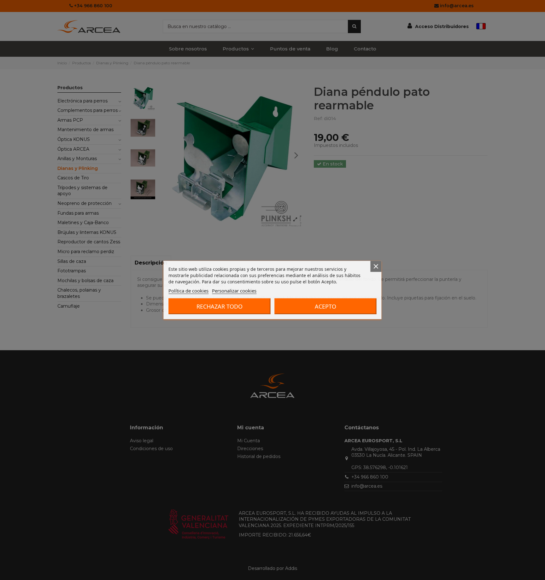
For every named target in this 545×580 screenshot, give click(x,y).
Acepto (325, 306)
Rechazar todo (219, 306)
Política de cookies (188, 290)
